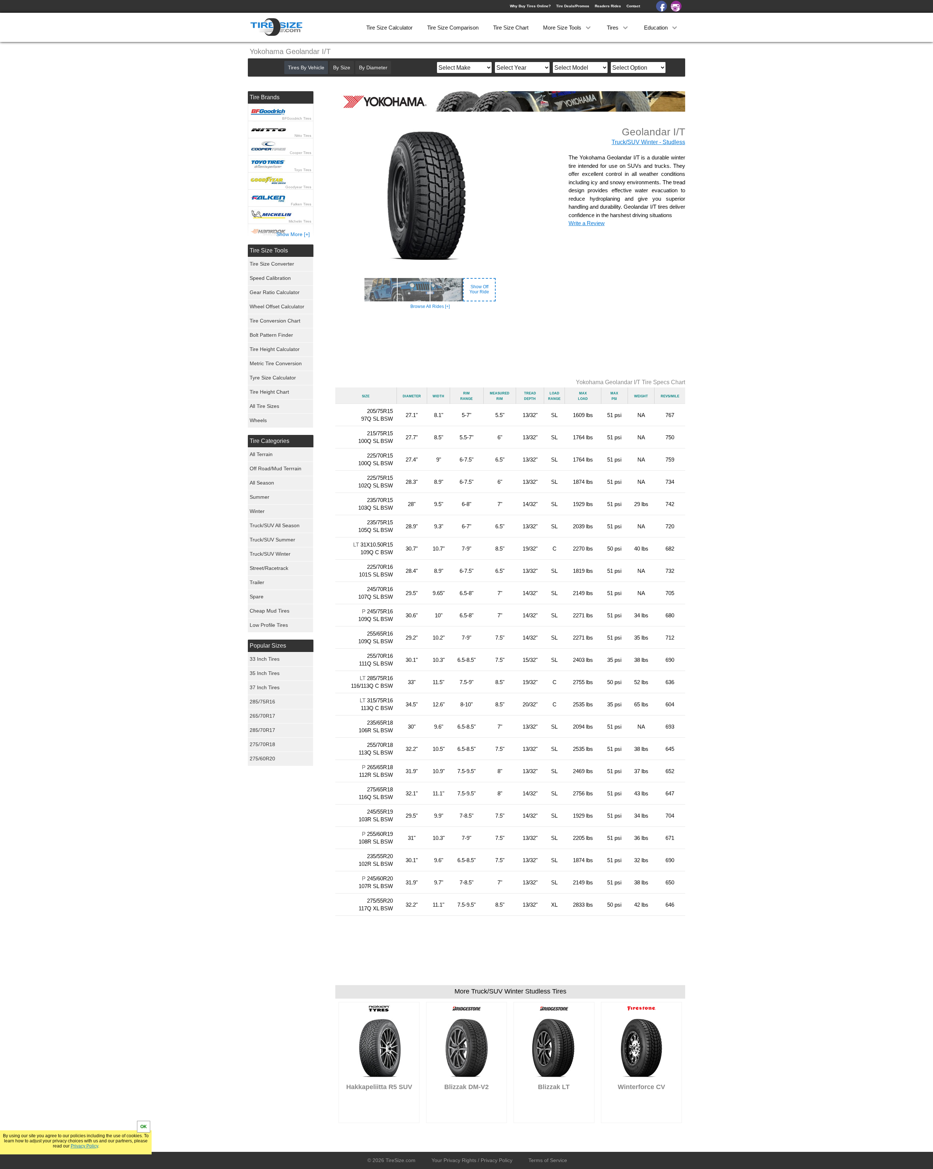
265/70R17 (262, 716)
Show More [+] (293, 234)
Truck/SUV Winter (270, 554)
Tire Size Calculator (389, 27)
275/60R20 (262, 758)
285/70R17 (262, 730)
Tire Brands (265, 97)
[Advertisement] (510, 344)
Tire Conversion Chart (275, 321)
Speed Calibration (270, 278)
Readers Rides (608, 6)
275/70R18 (262, 744)
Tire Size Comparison (453, 27)
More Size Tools (563, 27)
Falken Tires (301, 204)
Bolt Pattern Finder (271, 335)
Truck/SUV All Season (275, 525)
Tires (613, 27)
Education (656, 27)
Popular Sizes (268, 646)
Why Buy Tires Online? (530, 6)
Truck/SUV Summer (272, 540)
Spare (256, 596)
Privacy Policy (84, 1146)
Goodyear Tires (298, 187)
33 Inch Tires (265, 659)
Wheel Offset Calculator (277, 306)
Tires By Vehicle (306, 67)
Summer (259, 497)
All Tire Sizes (264, 406)
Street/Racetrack (269, 568)
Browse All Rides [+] (430, 306)
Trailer (257, 582)
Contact (633, 6)
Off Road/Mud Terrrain (275, 468)
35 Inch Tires (265, 673)
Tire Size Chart (510, 27)
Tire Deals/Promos (572, 6)
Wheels (258, 420)
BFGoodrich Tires (296, 118)
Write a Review (587, 223)
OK (143, 1126)
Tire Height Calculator (275, 349)
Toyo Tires (302, 170)
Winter (257, 511)
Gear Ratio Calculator (275, 292)
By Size (341, 67)
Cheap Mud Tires (269, 611)
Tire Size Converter (272, 264)
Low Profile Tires (269, 625)
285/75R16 (262, 702)
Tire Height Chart (269, 392)
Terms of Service (547, 1160)
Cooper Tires (300, 153)
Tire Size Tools (269, 250)
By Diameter (373, 67)
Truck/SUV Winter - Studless (648, 142)
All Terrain (261, 454)
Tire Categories (269, 441)
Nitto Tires (302, 136)
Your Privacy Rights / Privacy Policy (472, 1160)
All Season (262, 483)
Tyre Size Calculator (273, 378)
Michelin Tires (300, 221)
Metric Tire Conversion (276, 363)
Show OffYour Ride (479, 289)
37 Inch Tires (265, 687)
